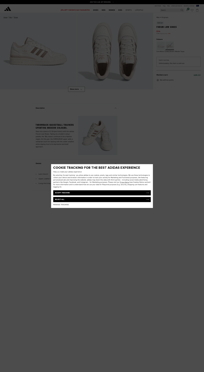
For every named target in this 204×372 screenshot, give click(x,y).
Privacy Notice (124, 182)
